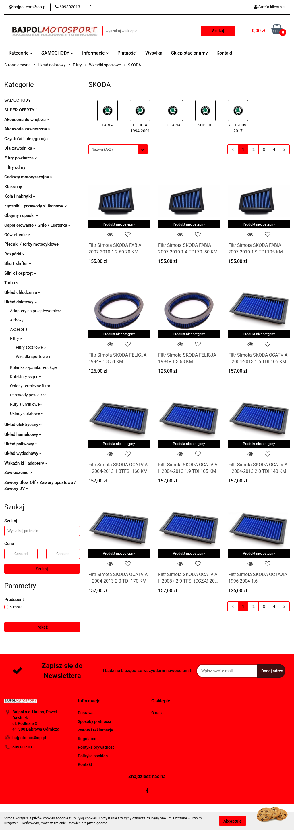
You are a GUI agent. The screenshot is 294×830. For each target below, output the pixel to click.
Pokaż (42, 627)
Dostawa (86, 712)
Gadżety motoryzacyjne (27, 177)
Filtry (15, 338)
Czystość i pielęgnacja (26, 138)
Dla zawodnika (18, 148)
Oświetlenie (16, 234)
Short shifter (16, 263)
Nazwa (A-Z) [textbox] (102, 149)
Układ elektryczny (21, 424)
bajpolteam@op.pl (29, 737)
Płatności (127, 53)
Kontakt (224, 53)
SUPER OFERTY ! (20, 110)
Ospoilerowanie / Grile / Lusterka (36, 225)
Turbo (10, 282)
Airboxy (17, 320)
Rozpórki (13, 254)
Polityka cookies (93, 756)
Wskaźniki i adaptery (24, 463)
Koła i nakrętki (18, 196)
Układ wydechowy (21, 453)
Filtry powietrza (19, 158)
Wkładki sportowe (32, 356)
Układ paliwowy (19, 443)
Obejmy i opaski (20, 215)
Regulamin (88, 738)
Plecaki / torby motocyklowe (31, 244)
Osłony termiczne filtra (30, 386)
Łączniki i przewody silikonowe (34, 206)
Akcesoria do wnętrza (25, 119)
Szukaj (42, 569)
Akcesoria (19, 329)
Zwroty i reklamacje (95, 730)
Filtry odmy (14, 167)
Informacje (94, 53)
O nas (156, 712)
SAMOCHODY (56, 53)
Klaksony (13, 186)
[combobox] (118, 149)
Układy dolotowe (25, 413)
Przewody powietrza (28, 395)
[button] (89, 701)
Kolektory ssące (24, 376)
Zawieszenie (17, 472)
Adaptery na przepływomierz (35, 311)
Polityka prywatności (97, 747)
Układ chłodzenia (21, 292)
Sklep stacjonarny (189, 53)
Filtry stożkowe (30, 347)
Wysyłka (154, 53)
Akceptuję (232, 821)
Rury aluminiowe (25, 404)
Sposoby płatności (94, 721)
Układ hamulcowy (21, 434)
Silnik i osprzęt (19, 273)
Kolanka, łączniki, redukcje (33, 367)
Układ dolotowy (19, 302)
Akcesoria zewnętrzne (26, 129)
